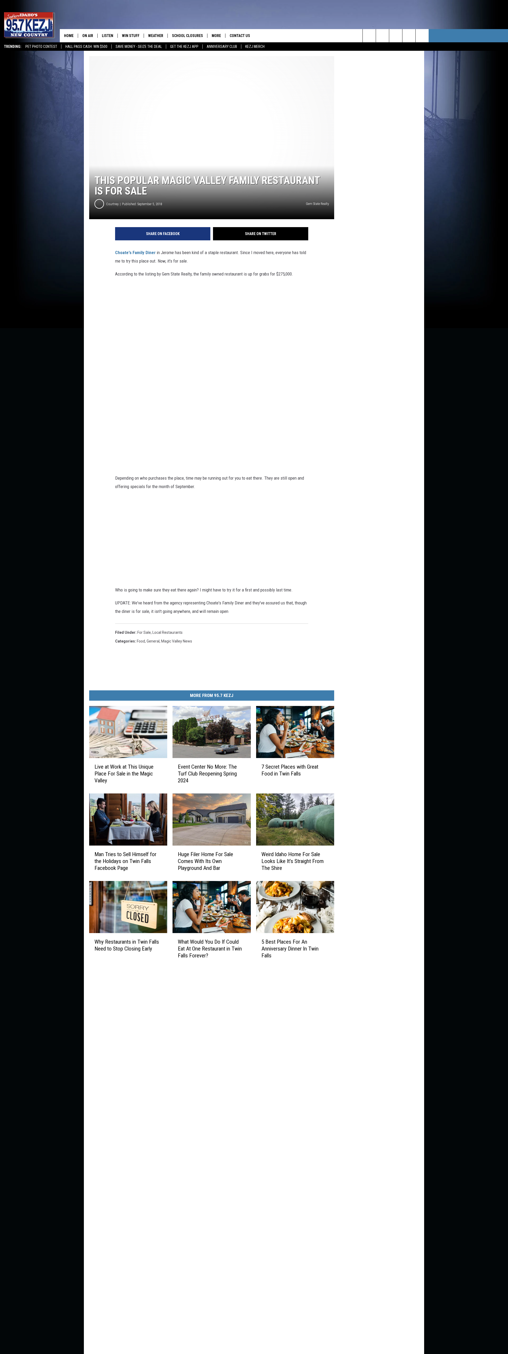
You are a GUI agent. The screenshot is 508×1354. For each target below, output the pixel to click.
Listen (107, 36)
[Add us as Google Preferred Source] (382, 35)
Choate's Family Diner (135, 252)
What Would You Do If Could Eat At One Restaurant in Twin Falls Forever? (210, 949)
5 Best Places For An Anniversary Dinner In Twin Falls (290, 949)
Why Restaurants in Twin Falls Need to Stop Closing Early (126, 945)
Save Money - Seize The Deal (139, 46)
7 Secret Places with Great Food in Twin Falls (289, 770)
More (216, 36)
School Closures (187, 36)
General (153, 641)
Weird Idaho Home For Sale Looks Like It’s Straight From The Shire (292, 861)
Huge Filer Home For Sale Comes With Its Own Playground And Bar (205, 861)
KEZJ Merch (255, 46)
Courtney (112, 204)
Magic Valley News (176, 641)
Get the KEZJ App (184, 46)
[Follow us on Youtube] (422, 35)
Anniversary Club (222, 46)
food (141, 641)
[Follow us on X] (408, 35)
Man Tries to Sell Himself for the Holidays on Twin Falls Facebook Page (125, 861)
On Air (87, 36)
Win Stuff (130, 36)
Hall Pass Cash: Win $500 (86, 46)
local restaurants (167, 632)
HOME (69, 36)
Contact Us (240, 36)
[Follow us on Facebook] (395, 35)
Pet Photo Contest (41, 46)
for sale (144, 632)
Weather (155, 36)
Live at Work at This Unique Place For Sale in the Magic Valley (123, 774)
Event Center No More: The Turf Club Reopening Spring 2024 (207, 774)
